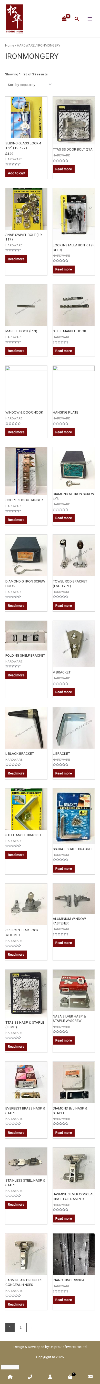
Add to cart (16, 173)
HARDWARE (26, 45)
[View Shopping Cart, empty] (64, 18)
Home (9, 45)
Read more (63, 169)
